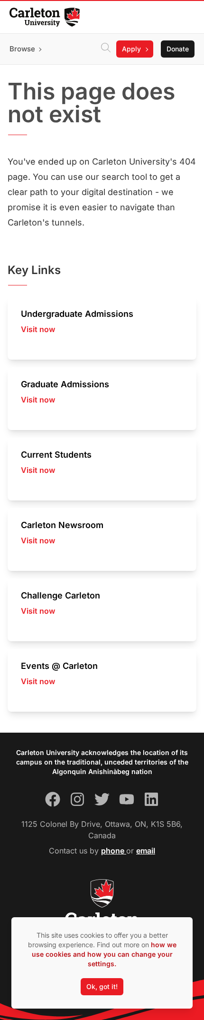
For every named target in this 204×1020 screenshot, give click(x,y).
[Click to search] (106, 49)
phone (113, 850)
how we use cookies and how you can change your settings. (104, 954)
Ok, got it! (102, 986)
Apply (131, 49)
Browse (22, 48)
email (145, 850)
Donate (178, 49)
